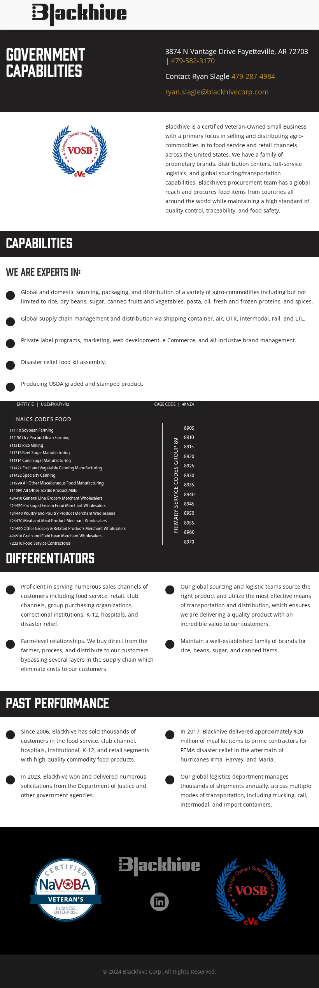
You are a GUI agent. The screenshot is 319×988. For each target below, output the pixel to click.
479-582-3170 (193, 60)
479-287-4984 (253, 76)
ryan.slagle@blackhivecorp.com (217, 91)
